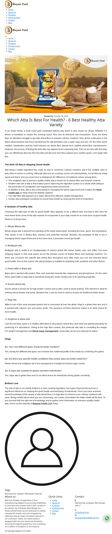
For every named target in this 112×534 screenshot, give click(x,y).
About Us (12, 12)
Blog (10, 23)
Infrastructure (14, 17)
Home (10, 10)
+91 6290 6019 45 (82, 512)
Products (12, 15)
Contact (11, 20)
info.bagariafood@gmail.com (87, 518)
